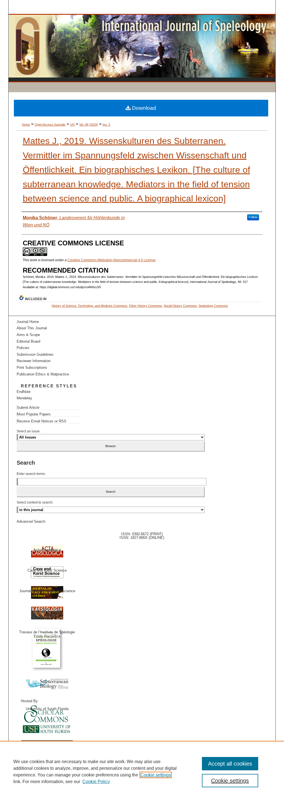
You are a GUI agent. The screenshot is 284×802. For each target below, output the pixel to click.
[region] (142, 771)
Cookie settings (155, 775)
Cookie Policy (96, 781)
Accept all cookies (230, 764)
